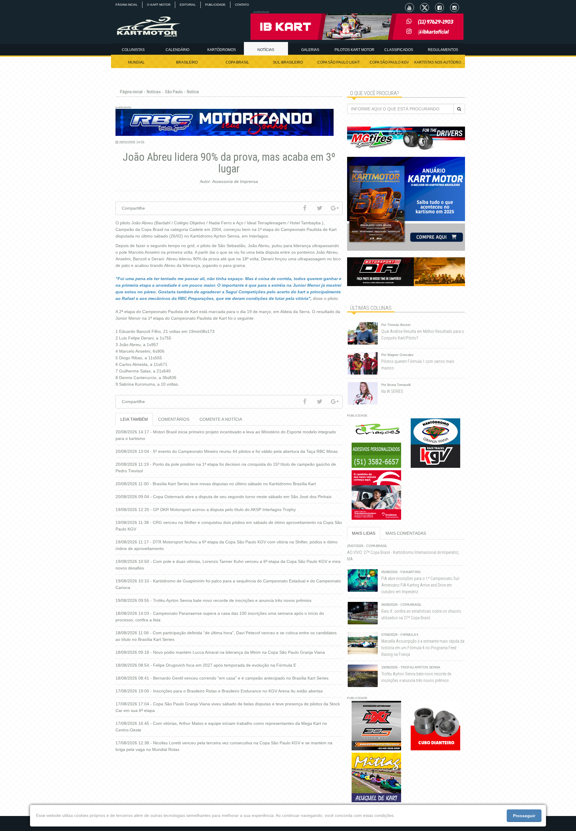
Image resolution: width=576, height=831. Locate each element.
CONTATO (242, 4)
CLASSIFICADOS (398, 50)
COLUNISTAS (133, 50)
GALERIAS (310, 50)
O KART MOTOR (158, 4)
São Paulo (174, 91)
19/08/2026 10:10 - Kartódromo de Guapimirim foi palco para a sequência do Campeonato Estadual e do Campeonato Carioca (228, 584)
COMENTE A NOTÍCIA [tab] (221, 419)
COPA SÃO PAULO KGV (389, 62)
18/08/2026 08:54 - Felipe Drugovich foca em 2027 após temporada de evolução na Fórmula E (206, 665)
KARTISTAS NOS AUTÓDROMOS (439, 62)
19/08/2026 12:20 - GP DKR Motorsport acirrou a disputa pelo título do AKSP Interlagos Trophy (206, 509)
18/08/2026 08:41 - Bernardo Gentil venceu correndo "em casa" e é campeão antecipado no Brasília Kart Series (222, 678)
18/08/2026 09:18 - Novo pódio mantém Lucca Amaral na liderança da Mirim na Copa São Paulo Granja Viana (220, 652)
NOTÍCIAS (265, 50)
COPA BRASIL (237, 62)
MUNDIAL (136, 62)
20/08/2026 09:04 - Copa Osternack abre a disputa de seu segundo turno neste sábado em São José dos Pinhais (224, 496)
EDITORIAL (188, 4)
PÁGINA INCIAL (127, 4)
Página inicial (131, 91)
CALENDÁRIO (177, 50)
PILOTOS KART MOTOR (354, 50)
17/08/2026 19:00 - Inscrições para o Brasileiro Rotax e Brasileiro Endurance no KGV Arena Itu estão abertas (219, 691)
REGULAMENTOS (443, 50)
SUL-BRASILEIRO (288, 62)
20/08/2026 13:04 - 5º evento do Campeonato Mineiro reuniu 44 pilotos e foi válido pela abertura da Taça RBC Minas (227, 451)
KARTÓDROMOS (221, 50)
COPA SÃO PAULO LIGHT (338, 62)
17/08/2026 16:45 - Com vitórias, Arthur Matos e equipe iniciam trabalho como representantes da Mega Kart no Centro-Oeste (221, 726)
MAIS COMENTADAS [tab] (406, 533)
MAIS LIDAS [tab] (363, 533)
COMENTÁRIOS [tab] (173, 419)
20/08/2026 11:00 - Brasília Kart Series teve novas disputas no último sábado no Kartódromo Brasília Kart (216, 483)
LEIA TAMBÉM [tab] (134, 419)
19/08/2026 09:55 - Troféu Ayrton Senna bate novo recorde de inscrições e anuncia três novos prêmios (213, 600)
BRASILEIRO (187, 62)
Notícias (154, 91)
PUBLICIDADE (215, 4)
